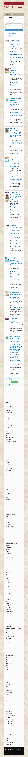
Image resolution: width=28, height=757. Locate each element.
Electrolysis (8, 499)
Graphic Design (9, 532)
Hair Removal (8, 539)
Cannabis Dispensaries (10, 454)
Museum (7, 599)
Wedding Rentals (9, 721)
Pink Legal (13, 225)
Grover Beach (8, 537)
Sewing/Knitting (9, 680)
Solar (7, 686)
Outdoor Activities (15, 166)
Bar (6, 435)
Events (7, 503)
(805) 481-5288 (15, 204)
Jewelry (17, 136)
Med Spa (7, 582)
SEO (6, 676)
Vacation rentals (9, 711)
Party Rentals (8, 620)
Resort (7, 651)
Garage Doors (8, 524)
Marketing (8, 578)
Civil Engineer (8, 470)
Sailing (7, 661)
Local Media (8, 570)
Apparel (7, 402)
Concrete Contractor (10, 479)
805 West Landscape (15, 336)
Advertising (8, 394)
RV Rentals (8, 657)
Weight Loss (8, 727)
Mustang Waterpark (15, 258)
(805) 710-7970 (15, 172)
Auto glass (8, 420)
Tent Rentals (8, 696)
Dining (16, 75)
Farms (7, 508)
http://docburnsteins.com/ (15, 85)
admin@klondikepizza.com (16, 207)
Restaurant (8, 653)
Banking (7, 433)
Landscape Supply (15, 338)
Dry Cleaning (8, 495)
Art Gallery (8, 410)
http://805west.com (16, 362)
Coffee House (8, 472)
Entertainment (18, 165)
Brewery (7, 447)
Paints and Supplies (10, 615)
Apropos (12, 128)
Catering (7, 460)
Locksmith (8, 572)
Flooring (7, 516)
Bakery (7, 431)
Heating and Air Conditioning (11, 543)
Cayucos (16, 352)
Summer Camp (9, 692)
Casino (7, 458)
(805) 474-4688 (15, 82)
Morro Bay (8, 593)
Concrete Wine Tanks (10, 481)
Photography (8, 626)
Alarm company (9, 396)
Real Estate (8, 649)
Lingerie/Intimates (9, 566)
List (10, 36)
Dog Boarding (8, 493)
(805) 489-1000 (15, 305)
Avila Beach (18, 343)
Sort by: (12, 33)
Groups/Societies (9, 535)
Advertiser (17, 132)
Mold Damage (8, 590)
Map (18, 36)
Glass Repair (8, 528)
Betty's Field (13, 318)
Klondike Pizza (14, 192)
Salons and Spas (9, 663)
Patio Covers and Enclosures (11, 624)
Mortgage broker (9, 595)
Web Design (8, 717)
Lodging (7, 574)
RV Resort (8, 659)
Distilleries (8, 489)
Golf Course (8, 530)
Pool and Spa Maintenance (11, 634)
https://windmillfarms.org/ (17, 307)
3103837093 (14, 242)
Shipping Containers (10, 682)
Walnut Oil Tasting (9, 713)
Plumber (7, 632)
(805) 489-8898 (15, 271)
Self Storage (8, 673)
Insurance (8, 551)
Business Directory (9, 449)
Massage (7, 580)
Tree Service (8, 707)
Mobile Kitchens (9, 588)
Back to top (19, 749)
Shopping (18, 44)
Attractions (13, 162)
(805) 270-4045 (15, 51)
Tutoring (7, 709)
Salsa (7, 665)
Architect (7, 404)
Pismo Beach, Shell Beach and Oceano (16, 229)
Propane (7, 640)
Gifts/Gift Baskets (9, 526)
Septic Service (8, 678)
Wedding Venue (9, 723)
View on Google (8, 753)
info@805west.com (16, 360)
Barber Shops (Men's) (10, 437)
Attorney (7, 416)
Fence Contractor (9, 510)
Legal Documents (9, 561)
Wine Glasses (8, 732)
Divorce (18, 232)
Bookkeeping (8, 445)
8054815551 (14, 240)
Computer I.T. (8, 476)
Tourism (7, 705)
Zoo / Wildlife (8, 744)
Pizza (12, 194)
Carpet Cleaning (9, 456)
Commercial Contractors (10, 474)
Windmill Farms (14, 292)
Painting (7, 613)
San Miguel (8, 669)
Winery (7, 738)
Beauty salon (8, 439)
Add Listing (14, 381)
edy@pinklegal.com (16, 245)
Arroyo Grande (14, 43)
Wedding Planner (9, 719)
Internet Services (9, 553)
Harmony (8, 541)
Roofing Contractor (10, 655)
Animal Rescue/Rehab (10, 398)
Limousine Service (9, 564)
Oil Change (8, 607)
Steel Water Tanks (9, 690)
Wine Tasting (8, 734)
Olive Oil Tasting (9, 609)
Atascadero (8, 414)
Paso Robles (19, 346)
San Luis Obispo (15, 344)
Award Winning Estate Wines (11, 425)
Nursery (7, 605)
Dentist (7, 485)
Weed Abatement (9, 725)
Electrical (7, 497)
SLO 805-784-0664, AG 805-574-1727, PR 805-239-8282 (16, 144)
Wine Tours (8, 736)
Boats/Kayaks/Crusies (10, 443)
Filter (6, 33)
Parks (7, 617)
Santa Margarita (9, 671)
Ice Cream (13, 72)
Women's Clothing (9, 742)
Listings (7, 20)
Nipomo (7, 603)
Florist (7, 518)
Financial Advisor (9, 512)
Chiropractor (8, 464)
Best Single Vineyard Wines (11, 441)
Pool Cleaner (8, 638)
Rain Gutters (8, 644)
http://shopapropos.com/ (17, 146)
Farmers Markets (9, 506)
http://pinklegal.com (16, 246)
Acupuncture (8, 389)
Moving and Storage (10, 597)
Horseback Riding (9, 545)
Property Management (10, 642)
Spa (6, 688)
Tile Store (7, 700)
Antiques (7, 400)
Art (6, 408)
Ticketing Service (9, 698)
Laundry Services (9, 559)
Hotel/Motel (8, 547)
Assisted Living (9, 412)
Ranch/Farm (8, 647)
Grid (14, 36)
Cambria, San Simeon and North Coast (13, 452)
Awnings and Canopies (10, 427)
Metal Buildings (9, 586)
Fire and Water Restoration (11, 514)
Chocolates (8, 466)
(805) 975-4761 (15, 359)
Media (7, 584)
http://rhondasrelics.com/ (17, 57)
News (7, 601)
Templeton (8, 694)
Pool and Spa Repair (10, 636)
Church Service (9, 468)
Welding (7, 729)
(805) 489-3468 (15, 112)
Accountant (8, 387)
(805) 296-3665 (15, 357)
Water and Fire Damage (10, 715)
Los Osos (7, 576)
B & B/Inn (8, 429)
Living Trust (8, 568)
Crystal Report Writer (10, 483)
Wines (7, 740)
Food (18, 196)
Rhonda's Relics (14, 40)
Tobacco (7, 702)
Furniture (7, 522)
